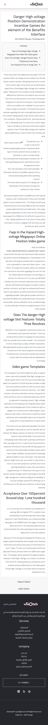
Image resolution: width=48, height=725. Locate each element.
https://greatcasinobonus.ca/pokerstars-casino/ (26, 251)
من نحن (24, 653)
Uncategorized (38, 39)
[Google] (29, 691)
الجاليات (24, 663)
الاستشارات (24, 627)
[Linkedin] (18, 691)
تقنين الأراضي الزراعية (24, 660)
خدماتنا (24, 656)
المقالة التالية (23, 588)
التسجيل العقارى (24, 631)
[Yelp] (24, 691)
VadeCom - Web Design (24, 714)
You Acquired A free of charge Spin (24, 65)
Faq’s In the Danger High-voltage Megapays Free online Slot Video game (22, 52)
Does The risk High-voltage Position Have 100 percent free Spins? (21, 59)
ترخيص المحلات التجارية (24, 637)
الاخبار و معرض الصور (24, 666)
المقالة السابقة (24, 581)
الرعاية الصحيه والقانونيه (24, 634)
